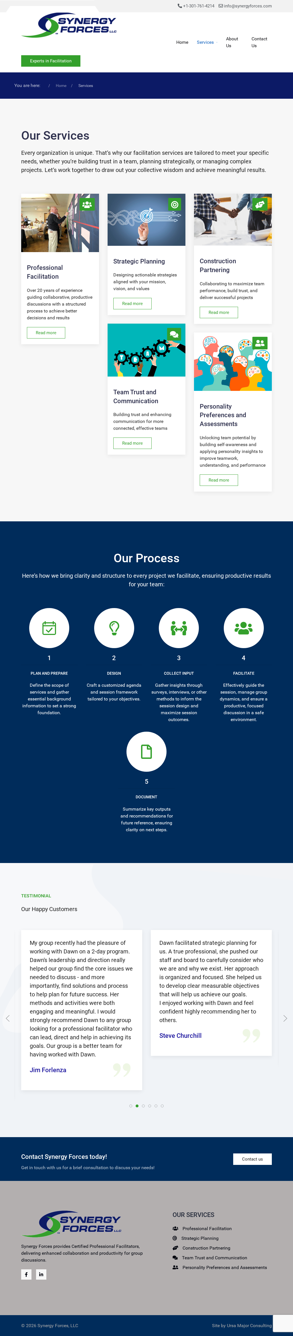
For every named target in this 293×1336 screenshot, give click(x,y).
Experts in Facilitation (51, 61)
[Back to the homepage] (68, 26)
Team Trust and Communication (214, 1257)
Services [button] (205, 42)
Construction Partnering (206, 1248)
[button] (8, 1018)
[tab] (130, 1106)
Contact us (252, 1159)
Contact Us (259, 42)
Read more (46, 332)
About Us (232, 42)
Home (182, 42)
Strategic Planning (200, 1238)
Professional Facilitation (207, 1228)
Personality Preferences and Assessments (225, 1267)
